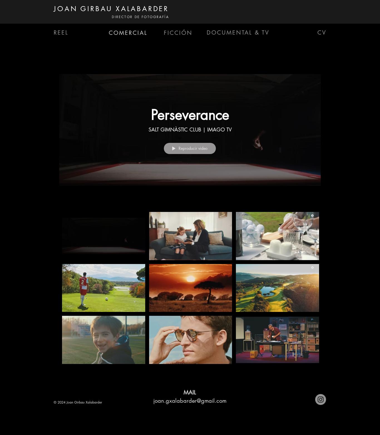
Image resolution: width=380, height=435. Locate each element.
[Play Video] (103, 236)
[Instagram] (320, 399)
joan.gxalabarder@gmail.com (189, 400)
